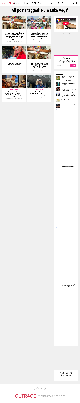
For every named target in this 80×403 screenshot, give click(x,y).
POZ (58, 3)
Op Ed (34, 3)
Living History (50, 3)
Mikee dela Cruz (10, 67)
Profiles (40, 3)
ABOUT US (40, 395)
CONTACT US (62, 395)
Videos (64, 3)
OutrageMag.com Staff (10, 41)
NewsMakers (18, 3)
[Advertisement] (66, 44)
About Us (40, 10)
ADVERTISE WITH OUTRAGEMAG (50, 395)
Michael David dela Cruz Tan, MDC (37, 39)
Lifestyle (27, 3)
